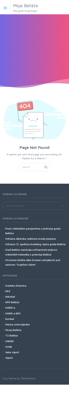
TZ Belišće (11, 335)
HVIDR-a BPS (13, 313)
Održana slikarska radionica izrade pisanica (30, 238)
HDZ (7, 291)
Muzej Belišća (13, 329)
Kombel (9, 318)
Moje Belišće (25, 7)
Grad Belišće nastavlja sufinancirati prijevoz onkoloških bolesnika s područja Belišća (31, 252)
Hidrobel (10, 296)
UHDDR (9, 341)
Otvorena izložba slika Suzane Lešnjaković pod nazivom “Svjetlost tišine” (32, 262)
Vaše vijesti (12, 352)
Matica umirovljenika (17, 324)
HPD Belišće (12, 302)
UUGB (8, 346)
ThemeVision (28, 378)
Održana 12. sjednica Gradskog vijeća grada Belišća (35, 244)
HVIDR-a (10, 307)
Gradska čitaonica (15, 285)
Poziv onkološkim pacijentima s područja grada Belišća (33, 231)
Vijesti (9, 357)
